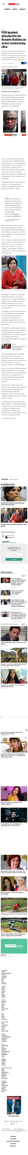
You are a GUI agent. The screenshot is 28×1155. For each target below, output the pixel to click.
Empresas (3, 971)
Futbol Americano (5, 1072)
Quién (3, 1000)
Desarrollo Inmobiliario (6, 1036)
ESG (2, 980)
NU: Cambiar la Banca (14, 1116)
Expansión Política (9, 535)
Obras (3, 979)
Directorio (13, 1146)
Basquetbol (4, 1073)
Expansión (4, 970)
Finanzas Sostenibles (6, 1051)
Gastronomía (4, 1082)
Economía (3, 974)
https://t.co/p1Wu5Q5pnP (12, 214)
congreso (22, 9)
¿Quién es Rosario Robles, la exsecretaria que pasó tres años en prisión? (12, 504)
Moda (3, 1006)
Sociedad (3, 997)
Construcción (4, 1035)
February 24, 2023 (9, 221)
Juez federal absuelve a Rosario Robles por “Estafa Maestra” (18, 348)
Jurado (3, 1091)
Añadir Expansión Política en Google (11, 66)
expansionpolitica (14, 1123)
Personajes (4, 1087)
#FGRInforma (9, 199)
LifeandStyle (4, 983)
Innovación (4, 1053)
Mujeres (3, 982)
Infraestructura (4, 1038)
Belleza (3, 1007)
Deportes (3, 1026)
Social (3, 1047)
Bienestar (3, 1088)
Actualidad (4, 1060)
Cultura (3, 1010)
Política (4, 986)
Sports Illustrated (6, 1068)
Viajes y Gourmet (5, 1008)
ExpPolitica (11, 1123)
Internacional (4, 976)
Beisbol (3, 1070)
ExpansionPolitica (17, 1123)
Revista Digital (4, 1078)
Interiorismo (4, 1041)
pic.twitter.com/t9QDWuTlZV (13, 216)
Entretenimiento (5, 1025)
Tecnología (4, 977)
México (4, 30)
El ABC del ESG (4, 1054)
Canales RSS (13, 1143)
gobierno (8, 9)
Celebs (3, 1017)
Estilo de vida (4, 1019)
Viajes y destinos (5, 1085)
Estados (3, 994)
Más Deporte (4, 1075)
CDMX (3, 992)
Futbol (3, 1069)
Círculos (3, 1004)
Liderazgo (4, 1062)
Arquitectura (4, 1039)
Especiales (4, 1065)
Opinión (3, 995)
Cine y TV (3, 1028)
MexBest (4, 1081)
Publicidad (13, 1136)
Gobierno (3, 988)
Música (3, 1029)
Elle (3, 1013)
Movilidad (4, 1050)
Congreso (4, 991)
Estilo (3, 1023)
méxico (14, 9)
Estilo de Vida (4, 1090)
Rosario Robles (14, 479)
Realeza (3, 1002)
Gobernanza (4, 1048)
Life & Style (5, 1022)
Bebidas (3, 1084)
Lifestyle (3, 1076)
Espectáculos (4, 1001)
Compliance (13, 1139)
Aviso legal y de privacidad (13, 1141)
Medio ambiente (5, 1045)
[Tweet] (22, 63)
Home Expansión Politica (6, 973)
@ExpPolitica (16, 91)
